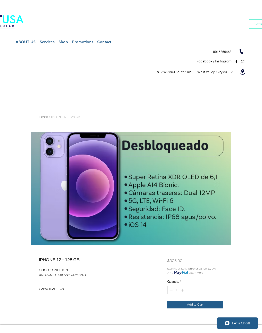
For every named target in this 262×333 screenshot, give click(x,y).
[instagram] (243, 62)
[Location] (242, 72)
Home (43, 117)
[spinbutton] (176, 290)
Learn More (196, 272)
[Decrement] (170, 290)
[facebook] (236, 62)
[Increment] (182, 290)
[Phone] (241, 51)
